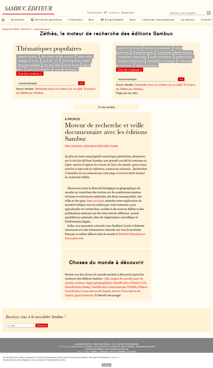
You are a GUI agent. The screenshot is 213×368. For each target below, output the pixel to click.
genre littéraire (84, 295)
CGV (114, 344)
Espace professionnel (128, 344)
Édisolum (103, 352)
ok (181, 79)
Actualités (18, 19)
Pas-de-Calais (52, 65)
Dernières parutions (48, 19)
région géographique (99, 283)
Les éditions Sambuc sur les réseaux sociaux (106, 349)
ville (106, 278)
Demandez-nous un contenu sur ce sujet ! (159, 84)
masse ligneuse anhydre (76, 60)
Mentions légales (102, 344)
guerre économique (129, 48)
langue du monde (121, 278)
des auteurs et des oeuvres (57, 56)
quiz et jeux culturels (82, 347)
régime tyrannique (146, 65)
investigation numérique (161, 61)
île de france (72, 65)
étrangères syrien (143, 52)
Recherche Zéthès (10, 29)
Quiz (132, 19)
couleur (80, 283)
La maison (188, 19)
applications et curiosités (107, 347)
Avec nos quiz (95, 200)
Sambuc (94, 352)
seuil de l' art (50, 60)
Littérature (75, 19)
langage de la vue (28, 60)
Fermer (106, 365)
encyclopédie (128, 347)
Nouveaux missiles (29, 65)
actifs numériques (161, 56)
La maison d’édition (83, 344)
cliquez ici (115, 357)
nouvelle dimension (66, 69)
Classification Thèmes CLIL (130, 283)
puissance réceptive (39, 69)
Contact (206, 19)
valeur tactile (84, 56)
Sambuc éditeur (28, 9)
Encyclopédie (113, 19)
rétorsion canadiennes (158, 48)
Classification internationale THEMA (114, 287)
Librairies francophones (158, 19)
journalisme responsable (132, 56)
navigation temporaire (130, 61)
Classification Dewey (77, 287)
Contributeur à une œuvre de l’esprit (87, 291)
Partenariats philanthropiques (174, 52)
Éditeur (142, 287)
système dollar (184, 56)
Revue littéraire (123, 352)
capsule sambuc (27, 56)
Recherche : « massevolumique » (36, 29)
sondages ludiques (145, 347)
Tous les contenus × (130, 69)
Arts (91, 19)
